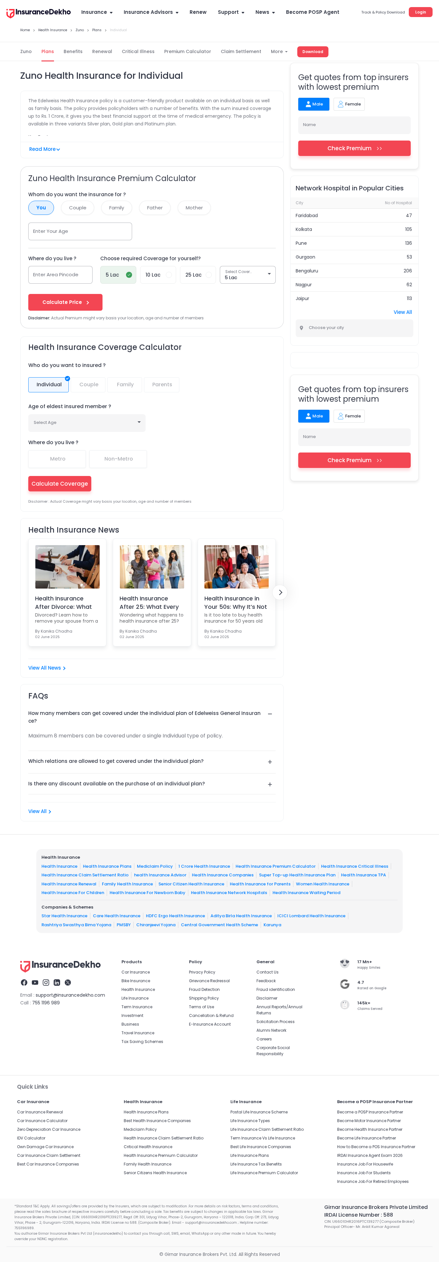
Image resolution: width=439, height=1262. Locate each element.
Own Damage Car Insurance (45, 1146)
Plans (47, 51)
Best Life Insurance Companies (260, 1146)
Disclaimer (266, 998)
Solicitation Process (275, 1021)
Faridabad (307, 215)
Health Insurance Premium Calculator (276, 866)
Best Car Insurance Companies (48, 1164)
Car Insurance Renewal (40, 1112)
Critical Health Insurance (148, 1146)
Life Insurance (134, 998)
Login (420, 12)
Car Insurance (135, 972)
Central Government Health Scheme (219, 924)
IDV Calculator (31, 1138)
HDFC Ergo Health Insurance (175, 916)
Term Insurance (136, 1007)
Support (228, 12)
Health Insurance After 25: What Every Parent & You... (149, 602)
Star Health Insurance (64, 916)
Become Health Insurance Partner (369, 1129)
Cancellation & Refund (211, 1015)
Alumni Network (271, 1030)
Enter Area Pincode (55, 274)
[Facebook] (24, 983)
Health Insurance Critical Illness (354, 866)
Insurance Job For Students (364, 1172)
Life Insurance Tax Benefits (256, 1164)
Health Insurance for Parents (260, 884)
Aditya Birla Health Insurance (241, 916)
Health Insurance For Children (72, 893)
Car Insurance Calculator (42, 1120)
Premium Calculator (187, 51)
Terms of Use (201, 1007)
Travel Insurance (137, 1033)
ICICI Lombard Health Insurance (311, 916)
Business (130, 1024)
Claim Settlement (241, 51)
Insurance (94, 12)
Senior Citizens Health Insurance (155, 1172)
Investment (132, 1015)
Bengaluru (307, 271)
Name (309, 125)
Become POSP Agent (312, 12)
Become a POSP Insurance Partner (370, 1112)
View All (37, 811)
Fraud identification (275, 989)
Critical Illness (138, 51)
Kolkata (304, 229)
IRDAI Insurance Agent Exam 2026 (370, 1155)
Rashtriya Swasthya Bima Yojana (76, 924)
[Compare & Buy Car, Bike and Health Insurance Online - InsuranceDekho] (38, 14)
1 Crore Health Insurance (204, 866)
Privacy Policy (202, 972)
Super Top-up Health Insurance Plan (297, 875)
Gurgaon (305, 257)
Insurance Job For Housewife (365, 1164)
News (262, 12)
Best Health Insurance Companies (157, 1120)
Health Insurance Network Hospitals (229, 893)
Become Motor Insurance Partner (369, 1120)
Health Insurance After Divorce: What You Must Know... (63, 602)
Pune (301, 243)
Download (312, 51)
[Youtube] (35, 983)
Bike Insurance (135, 980)
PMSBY (124, 924)
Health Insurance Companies (223, 875)
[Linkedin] (57, 983)
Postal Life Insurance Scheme (259, 1112)
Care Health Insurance (116, 916)
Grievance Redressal (209, 980)
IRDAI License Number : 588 (358, 1215)
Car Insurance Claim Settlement (48, 1155)
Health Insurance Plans (107, 866)
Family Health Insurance (127, 884)
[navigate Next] (280, 592)
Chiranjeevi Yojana (155, 924)
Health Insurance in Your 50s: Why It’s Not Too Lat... (235, 602)
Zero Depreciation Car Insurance (48, 1129)
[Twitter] (68, 983)
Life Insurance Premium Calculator (264, 1172)
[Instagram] (46, 983)
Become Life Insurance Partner (366, 1138)
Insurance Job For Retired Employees (373, 1181)
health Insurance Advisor (160, 875)
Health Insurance (59, 866)
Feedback (266, 980)
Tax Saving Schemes (142, 1041)
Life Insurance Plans (249, 1155)
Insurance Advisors (148, 12)
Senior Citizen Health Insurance (191, 884)
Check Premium (349, 148)
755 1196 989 (46, 1003)
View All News (44, 667)
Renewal (102, 51)
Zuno (26, 51)
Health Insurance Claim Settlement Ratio (85, 875)
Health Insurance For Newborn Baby (147, 893)
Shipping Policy (204, 998)
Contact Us (267, 972)
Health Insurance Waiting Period (306, 893)
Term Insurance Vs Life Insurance (262, 1138)
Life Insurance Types (250, 1120)
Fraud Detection (204, 989)
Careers (264, 1039)
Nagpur (304, 284)
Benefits (73, 51)
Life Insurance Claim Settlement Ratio (267, 1129)
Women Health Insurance (322, 884)
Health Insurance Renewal (68, 884)
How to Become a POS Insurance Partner (376, 1146)
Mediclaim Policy (155, 866)
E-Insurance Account (210, 1024)
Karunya (272, 924)
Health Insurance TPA (363, 875)
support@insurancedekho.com (70, 995)
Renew (198, 12)
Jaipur (302, 298)
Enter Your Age (50, 231)
